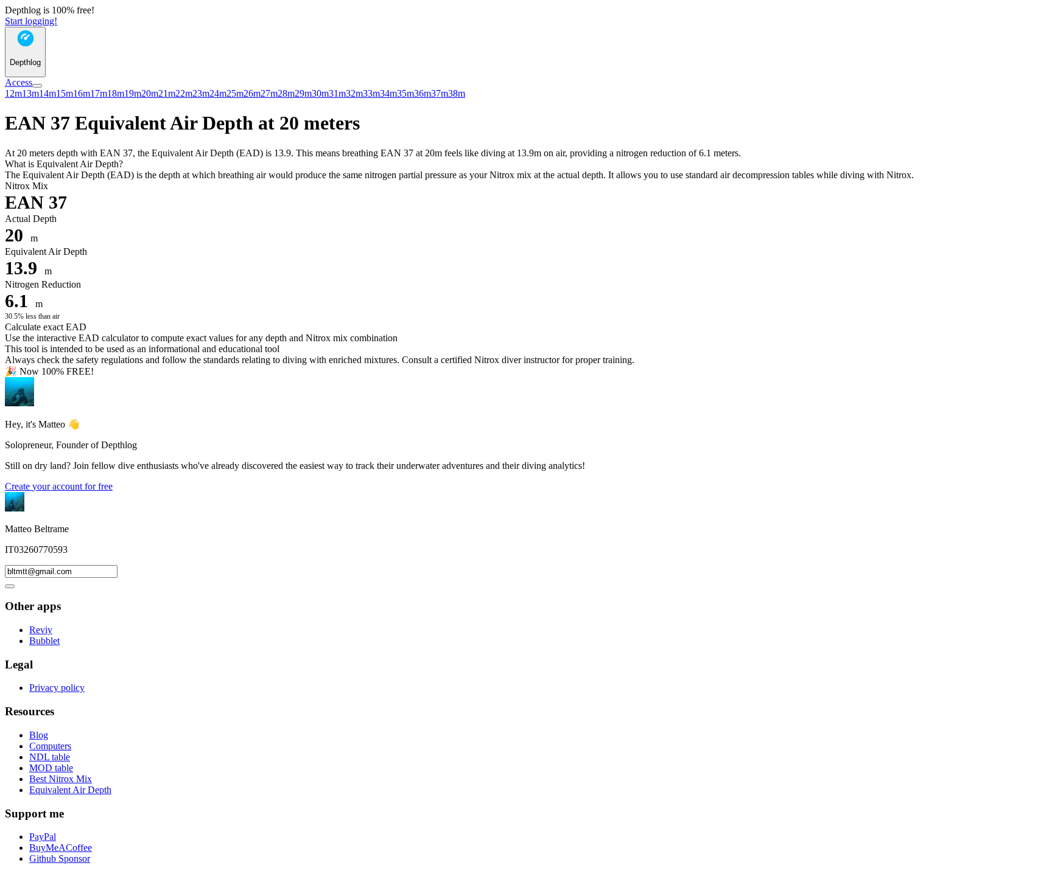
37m (439, 93)
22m (183, 93)
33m (371, 93)
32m (354, 93)
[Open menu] (37, 86)
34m (388, 93)
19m (132, 93)
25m (235, 93)
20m (149, 93)
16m (81, 93)
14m (47, 93)
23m (200, 93)
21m (166, 93)
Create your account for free (59, 486)
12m (13, 93)
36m (422, 93)
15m (64, 93)
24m (217, 93)
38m (456, 93)
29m (303, 93)
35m (405, 93)
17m (98, 93)
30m (320, 93)
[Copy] (10, 586)
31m (337, 93)
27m (269, 93)
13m (30, 93)
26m (252, 93)
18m (115, 93)
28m (286, 93)
